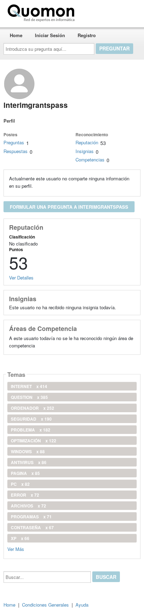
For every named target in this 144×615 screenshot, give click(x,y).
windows (28, 451)
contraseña (32, 527)
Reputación (86, 142)
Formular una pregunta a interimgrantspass (69, 206)
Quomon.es (99, 11)
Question (29, 397)
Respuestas (15, 151)
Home (16, 35)
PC (20, 484)
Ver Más (15, 549)
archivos (28, 506)
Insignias (84, 151)
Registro (87, 35)
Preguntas (13, 142)
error (25, 495)
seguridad (31, 419)
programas (31, 516)
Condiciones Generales (45, 604)
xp (20, 538)
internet (29, 386)
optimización (33, 440)
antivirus (28, 462)
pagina (25, 473)
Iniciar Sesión (50, 35)
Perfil (9, 120)
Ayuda (81, 604)
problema (30, 430)
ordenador (32, 408)
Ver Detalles (21, 277)
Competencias (90, 159)
